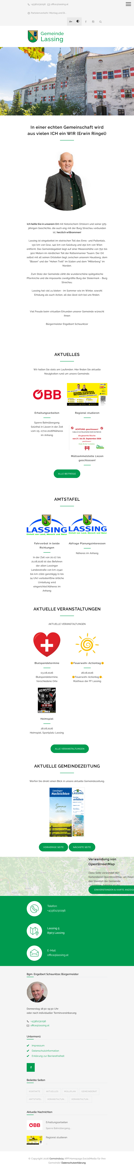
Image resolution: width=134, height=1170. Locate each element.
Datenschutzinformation (45, 1050)
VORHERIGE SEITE (53, 847)
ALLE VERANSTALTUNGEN (69, 749)
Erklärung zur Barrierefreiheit (48, 1056)
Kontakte (34, 1091)
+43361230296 (38, 4)
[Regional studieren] (87, 394)
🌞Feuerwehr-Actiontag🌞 (87, 663)
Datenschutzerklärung (73, 1162)
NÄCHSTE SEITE (82, 847)
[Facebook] (85, 21)
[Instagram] (92, 21)
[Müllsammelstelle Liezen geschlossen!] (87, 437)
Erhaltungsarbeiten (47, 412)
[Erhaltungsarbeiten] (47, 394)
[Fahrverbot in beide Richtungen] (47, 525)
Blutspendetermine (47, 663)
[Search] (100, 21)
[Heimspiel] (47, 700)
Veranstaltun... (56, 1099)
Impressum (38, 1045)
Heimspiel (46, 718)
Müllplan (70, 1091)
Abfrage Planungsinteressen (87, 543)
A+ (70, 21)
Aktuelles (52, 1091)
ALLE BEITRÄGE (67, 474)
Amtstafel (35, 1099)
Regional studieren (87, 412)
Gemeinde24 (56, 1158)
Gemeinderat (89, 1091)
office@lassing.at (59, 4)
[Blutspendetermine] (47, 644)
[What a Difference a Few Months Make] (34, 1125)
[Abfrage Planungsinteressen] (87, 525)
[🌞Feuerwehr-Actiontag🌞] (87, 644)
